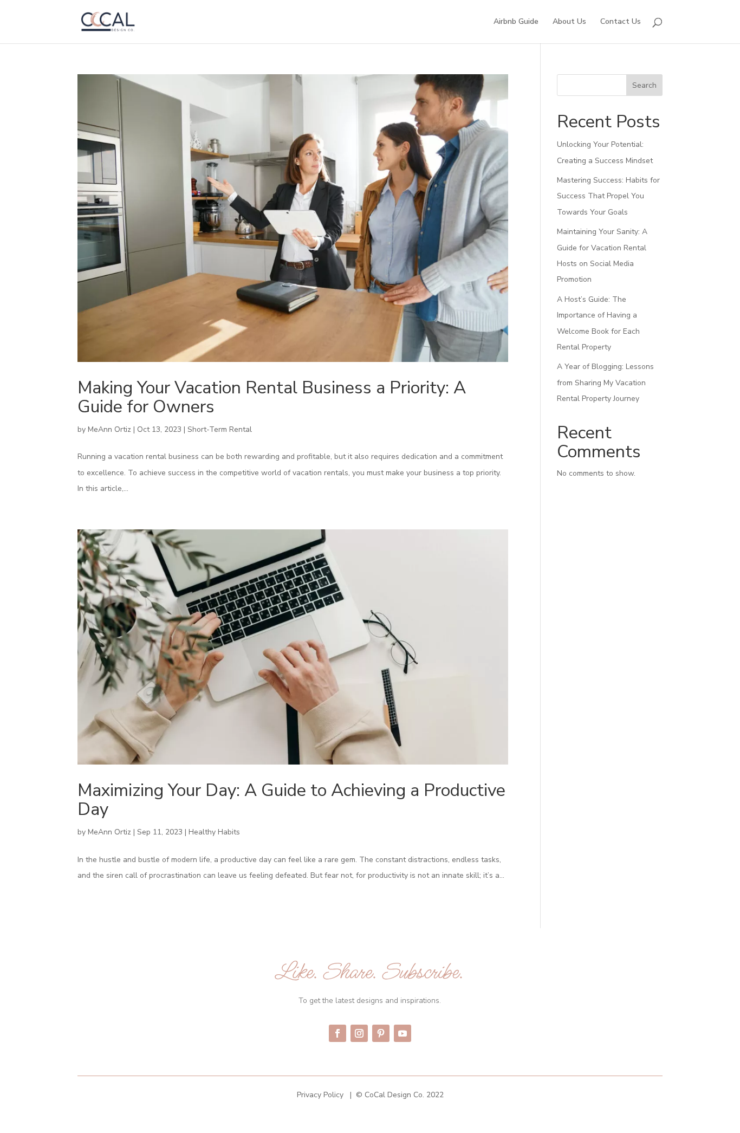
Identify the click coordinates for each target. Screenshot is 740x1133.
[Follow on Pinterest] (381, 1033)
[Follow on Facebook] (337, 1033)
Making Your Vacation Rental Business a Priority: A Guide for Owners (271, 397)
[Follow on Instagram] (359, 1033)
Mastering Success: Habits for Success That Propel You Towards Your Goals (608, 196)
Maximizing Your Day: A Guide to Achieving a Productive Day (291, 800)
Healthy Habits (214, 832)
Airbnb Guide (516, 22)
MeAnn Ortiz (109, 429)
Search (644, 85)
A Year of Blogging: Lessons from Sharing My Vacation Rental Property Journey (605, 382)
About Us (569, 22)
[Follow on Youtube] (402, 1033)
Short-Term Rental (219, 429)
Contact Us (620, 22)
